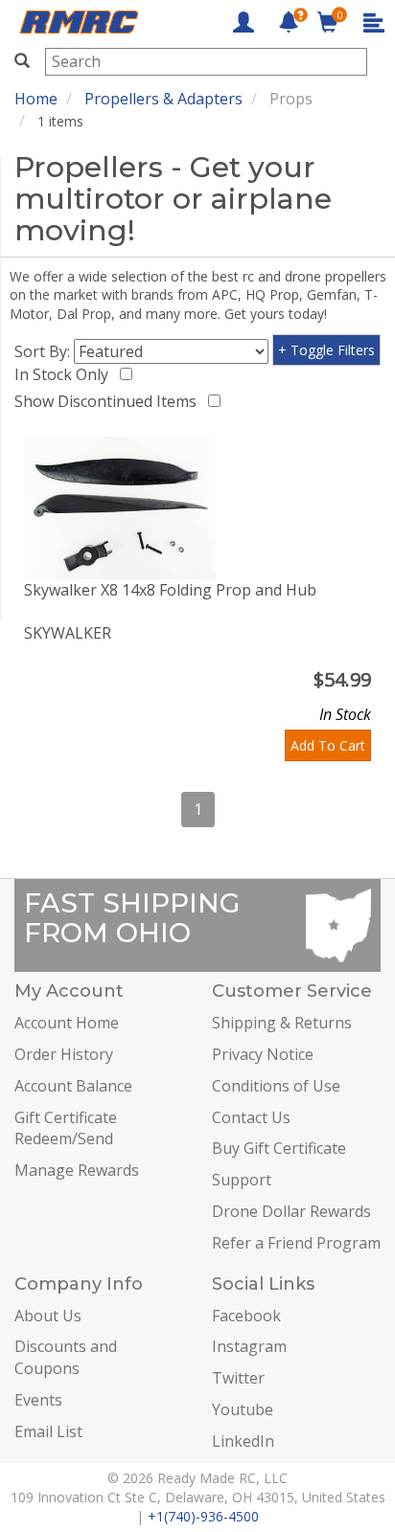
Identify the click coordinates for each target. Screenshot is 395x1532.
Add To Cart (327, 745)
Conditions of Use (276, 1085)
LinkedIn (243, 1441)
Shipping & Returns (282, 1022)
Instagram (249, 1346)
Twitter (238, 1377)
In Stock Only (65, 374)
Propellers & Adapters (163, 98)
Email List (48, 1431)
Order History (63, 1054)
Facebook (246, 1315)
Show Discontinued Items (109, 401)
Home (36, 98)
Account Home (66, 1022)
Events (38, 1399)
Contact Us (251, 1117)
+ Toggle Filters (326, 350)
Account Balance (73, 1085)
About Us (47, 1315)
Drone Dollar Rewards (291, 1211)
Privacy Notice (263, 1054)
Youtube (242, 1409)
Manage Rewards (76, 1170)
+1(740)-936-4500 (203, 1516)
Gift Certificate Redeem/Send (65, 1128)
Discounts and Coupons (65, 1357)
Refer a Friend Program (296, 1242)
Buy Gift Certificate (279, 1148)
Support (241, 1179)
